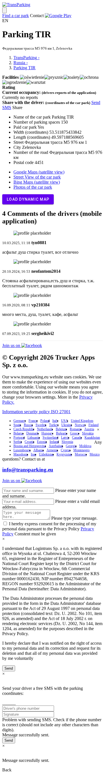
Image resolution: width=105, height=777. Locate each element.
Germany (19, 421)
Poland (45, 421)
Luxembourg (22, 450)
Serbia (17, 442)
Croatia (29, 442)
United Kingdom (82, 421)
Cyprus (66, 450)
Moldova (85, 446)
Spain (17, 425)
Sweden (41, 425)
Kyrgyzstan (64, 454)
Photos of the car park (32, 187)
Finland (93, 425)
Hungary (47, 433)
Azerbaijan (56, 446)
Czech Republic (23, 429)
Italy (55, 421)
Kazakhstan (92, 438)
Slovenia (67, 442)
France (33, 421)
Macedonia (20, 454)
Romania (75, 429)
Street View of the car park (37, 177)
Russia (28, 425)
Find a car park (15, 15)
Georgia (71, 446)
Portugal (19, 438)
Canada (77, 438)
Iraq (33, 454)
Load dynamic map (28, 199)
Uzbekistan (46, 454)
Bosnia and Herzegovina (29, 446)
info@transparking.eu (27, 470)
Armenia (52, 450)
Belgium (61, 429)
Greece (74, 433)
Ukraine (66, 425)
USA (64, 421)
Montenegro (81, 450)
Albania (38, 450)
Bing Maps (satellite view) (36, 182)
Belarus (18, 433)
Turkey (54, 425)
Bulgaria (61, 433)
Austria (89, 429)
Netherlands (45, 429)
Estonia (42, 442)
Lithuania (33, 438)
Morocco (81, 454)
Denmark (32, 433)
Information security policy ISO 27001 (36, 411)
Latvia (65, 438)
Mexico (95, 454)
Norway (80, 425)
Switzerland (50, 438)
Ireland (54, 442)
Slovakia (88, 433)
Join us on (11, 345)
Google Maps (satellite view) (38, 172)
